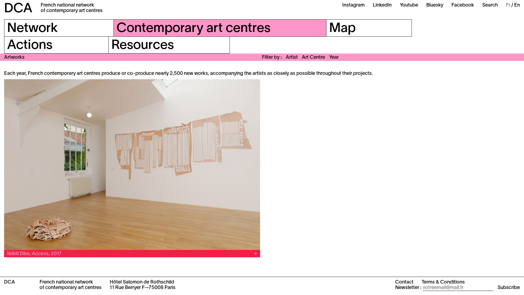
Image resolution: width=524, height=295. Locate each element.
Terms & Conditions (443, 282)
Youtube (409, 5)
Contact (404, 282)
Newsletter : (408, 287)
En (517, 5)
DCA (18, 9)
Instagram (353, 5)
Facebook (462, 5)
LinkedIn (382, 5)
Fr (508, 5)
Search (490, 5)
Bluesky (434, 5)
